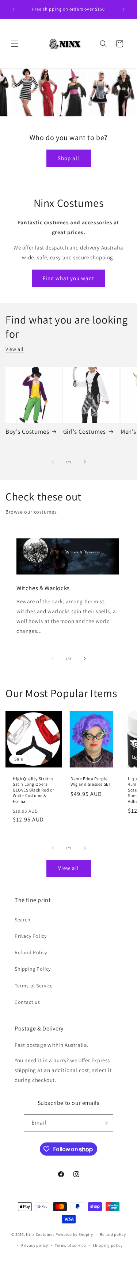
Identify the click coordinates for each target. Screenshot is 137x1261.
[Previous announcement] (13, 9)
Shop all (68, 158)
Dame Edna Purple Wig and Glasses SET (91, 781)
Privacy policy (34, 1245)
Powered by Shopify (74, 1234)
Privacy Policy (30, 936)
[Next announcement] (123, 9)
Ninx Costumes (40, 1234)
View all (14, 349)
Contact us (27, 1002)
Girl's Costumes (84, 432)
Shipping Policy (33, 969)
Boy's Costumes (27, 432)
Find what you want (68, 278)
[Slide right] (85, 462)
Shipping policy (107, 1245)
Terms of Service (34, 985)
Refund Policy (31, 952)
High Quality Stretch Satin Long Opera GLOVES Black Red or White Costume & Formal (33, 790)
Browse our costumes (31, 511)
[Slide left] (53, 462)
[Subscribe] (105, 1123)
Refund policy (113, 1234)
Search (23, 919)
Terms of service (70, 1245)
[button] (15, 44)
